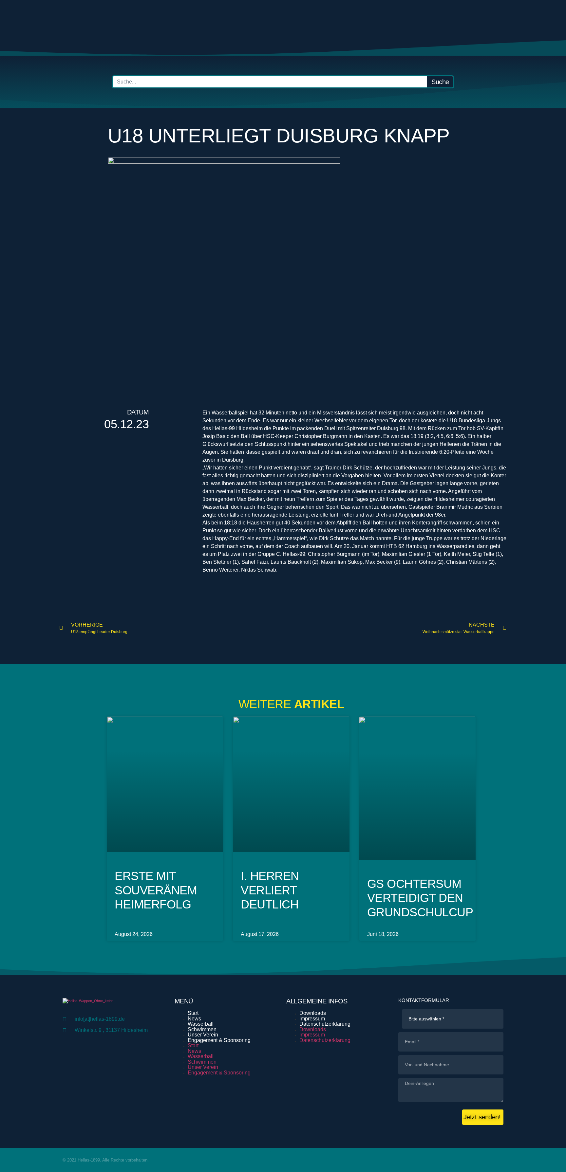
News (194, 1018)
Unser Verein (203, 1034)
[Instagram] (303, 1159)
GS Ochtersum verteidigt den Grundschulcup (420, 898)
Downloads (312, 1013)
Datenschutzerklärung (324, 1024)
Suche (440, 81)
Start (193, 1013)
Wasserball (201, 1024)
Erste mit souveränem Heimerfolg (156, 890)
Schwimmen (202, 1029)
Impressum (312, 1018)
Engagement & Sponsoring (219, 1040)
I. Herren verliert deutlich (270, 890)
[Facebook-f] (262, 1159)
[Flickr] (283, 1159)
